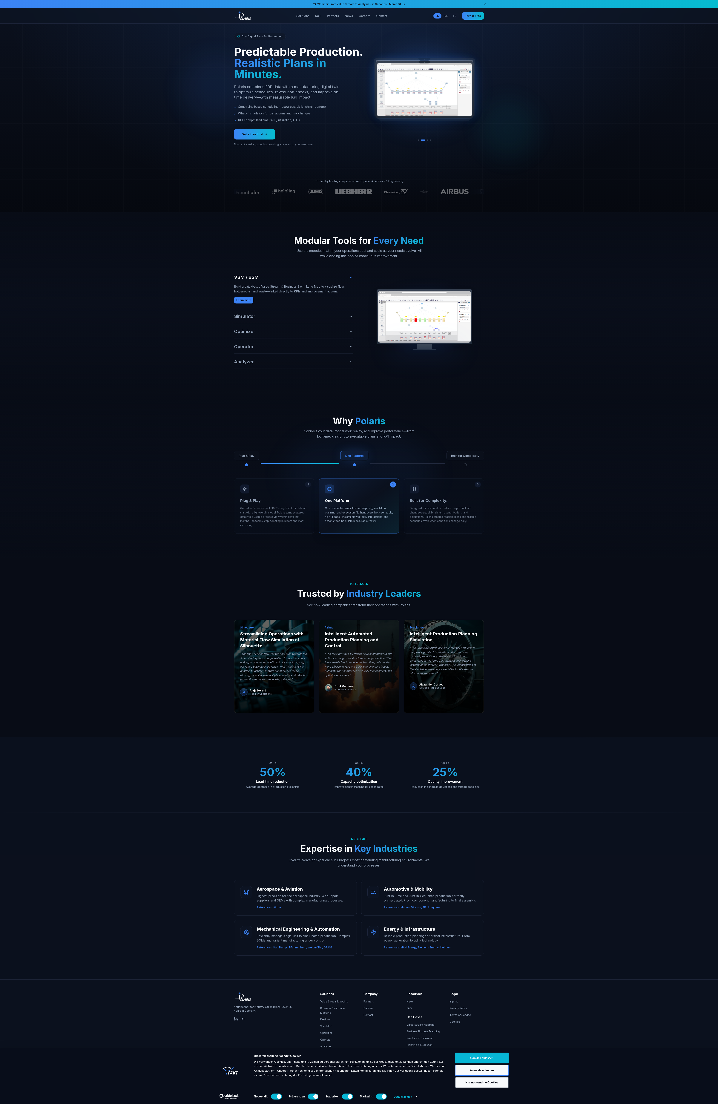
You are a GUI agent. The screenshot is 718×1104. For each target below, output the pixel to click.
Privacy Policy (458, 1008)
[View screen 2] (424, 140)
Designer (326, 1019)
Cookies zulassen (482, 1057)
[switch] (313, 1097)
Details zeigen (403, 1096)
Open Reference (255, 700)
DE (446, 15)
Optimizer (326, 1032)
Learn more (243, 300)
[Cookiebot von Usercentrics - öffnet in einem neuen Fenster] (229, 1097)
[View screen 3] (427, 140)
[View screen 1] (420, 140)
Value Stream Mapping (334, 1001)
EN (437, 15)
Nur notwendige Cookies (481, 1082)
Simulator (326, 1026)
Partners (333, 16)
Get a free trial (252, 134)
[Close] (484, 4)
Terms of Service (460, 1014)
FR (454, 15)
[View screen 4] (430, 140)
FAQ (409, 1008)
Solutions (302, 16)
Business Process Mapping (423, 1031)
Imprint (454, 1001)
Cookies (455, 1021)
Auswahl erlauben (482, 1070)
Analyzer (325, 1046)
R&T (318, 16)
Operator (326, 1039)
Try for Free (473, 15)
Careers (364, 16)
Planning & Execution (419, 1044)
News (349, 16)
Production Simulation (420, 1038)
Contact (381, 16)
